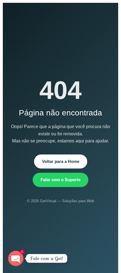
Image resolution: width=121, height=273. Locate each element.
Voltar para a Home (60, 161)
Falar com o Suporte (60, 179)
